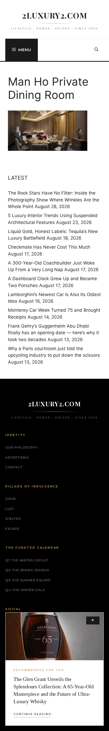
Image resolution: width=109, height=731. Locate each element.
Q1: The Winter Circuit (26, 560)
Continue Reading (32, 714)
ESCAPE (12, 529)
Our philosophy (21, 447)
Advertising (17, 457)
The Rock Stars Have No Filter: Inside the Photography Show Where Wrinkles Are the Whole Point (53, 199)
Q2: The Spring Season (27, 570)
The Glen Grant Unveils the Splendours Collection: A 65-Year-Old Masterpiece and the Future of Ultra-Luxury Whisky (53, 690)
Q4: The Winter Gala (25, 590)
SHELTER (13, 519)
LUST (9, 509)
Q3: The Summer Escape (28, 580)
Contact (13, 467)
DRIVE (10, 499)
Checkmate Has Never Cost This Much (49, 247)
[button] (96, 50)
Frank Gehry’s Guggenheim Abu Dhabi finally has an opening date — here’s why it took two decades (53, 332)
